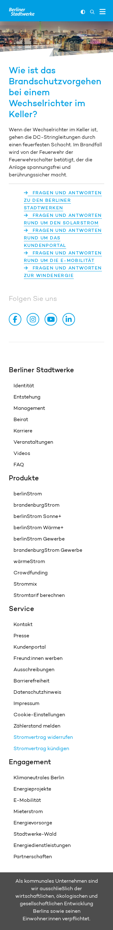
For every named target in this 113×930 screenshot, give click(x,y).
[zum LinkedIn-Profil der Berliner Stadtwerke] (70, 319)
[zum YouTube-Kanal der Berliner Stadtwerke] (52, 319)
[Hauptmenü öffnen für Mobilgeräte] (102, 11)
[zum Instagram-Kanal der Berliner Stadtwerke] (34, 319)
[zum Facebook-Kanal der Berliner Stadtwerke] (16, 319)
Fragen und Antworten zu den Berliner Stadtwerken (63, 200)
